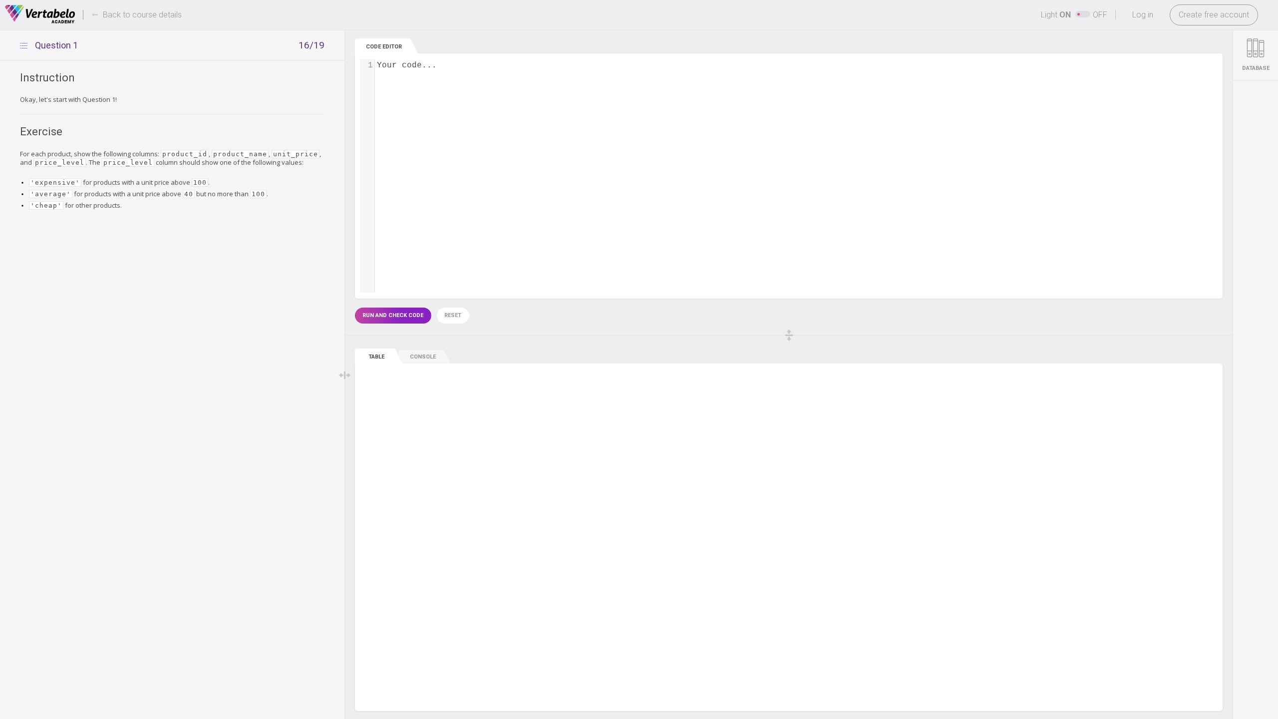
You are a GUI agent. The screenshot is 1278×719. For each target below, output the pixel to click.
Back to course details (142, 14)
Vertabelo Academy (40, 14)
